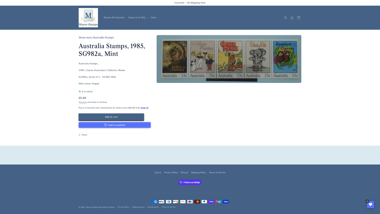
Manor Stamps (92, 207)
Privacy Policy (171, 172)
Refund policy (153, 207)
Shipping (83, 102)
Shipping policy (138, 207)
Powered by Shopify (106, 207)
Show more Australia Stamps (96, 37)
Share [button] (84, 134)
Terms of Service (217, 172)
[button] (138, 17)
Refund (184, 172)
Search (158, 172)
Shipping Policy (198, 172)
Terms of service (169, 207)
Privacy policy (123, 207)
